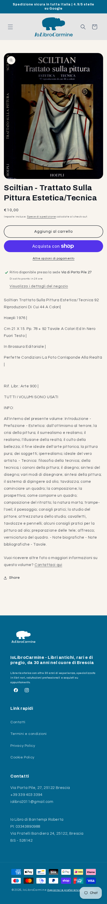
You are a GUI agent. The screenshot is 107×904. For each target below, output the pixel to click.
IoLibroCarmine (34, 889)
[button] (10, 27)
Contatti (17, 722)
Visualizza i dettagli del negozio (39, 286)
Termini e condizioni (28, 734)
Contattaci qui (48, 565)
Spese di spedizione (41, 216)
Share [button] (14, 577)
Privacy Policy (22, 746)
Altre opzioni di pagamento (54, 258)
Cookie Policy (22, 757)
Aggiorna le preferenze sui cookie (71, 890)
